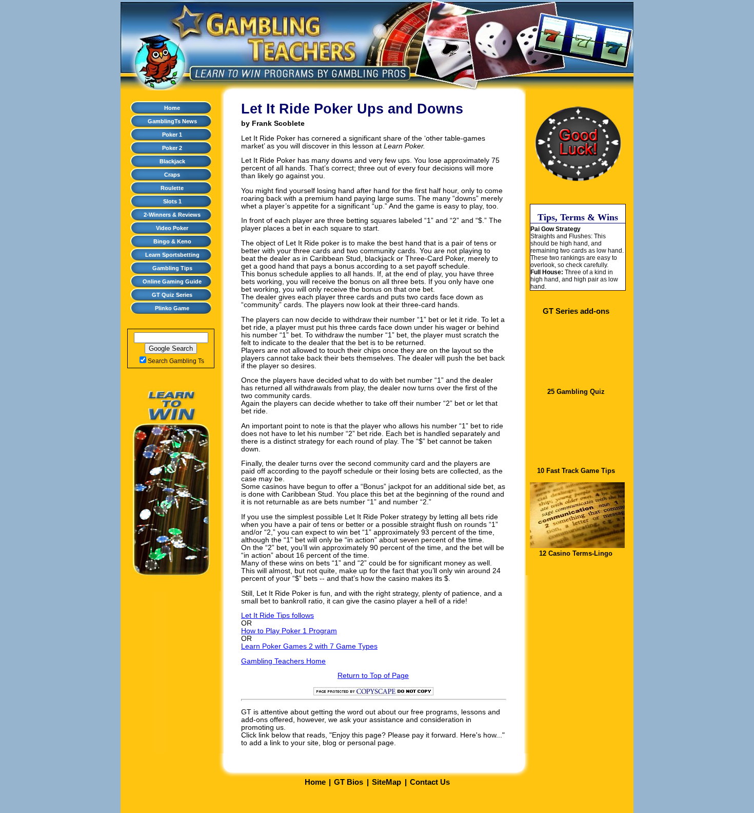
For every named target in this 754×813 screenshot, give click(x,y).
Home (172, 108)
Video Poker (172, 228)
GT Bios (348, 782)
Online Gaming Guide (172, 281)
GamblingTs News (172, 121)
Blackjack (172, 161)
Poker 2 (172, 148)
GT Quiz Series (172, 295)
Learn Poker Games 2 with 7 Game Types (309, 646)
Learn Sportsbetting (172, 255)
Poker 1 (172, 134)
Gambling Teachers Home (283, 661)
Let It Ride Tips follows (277, 615)
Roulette (172, 188)
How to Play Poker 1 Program (289, 631)
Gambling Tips (172, 268)
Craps (172, 175)
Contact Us (430, 782)
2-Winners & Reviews (172, 215)
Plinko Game (172, 308)
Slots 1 (172, 201)
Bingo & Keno (172, 241)
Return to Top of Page (373, 675)
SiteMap (386, 782)
